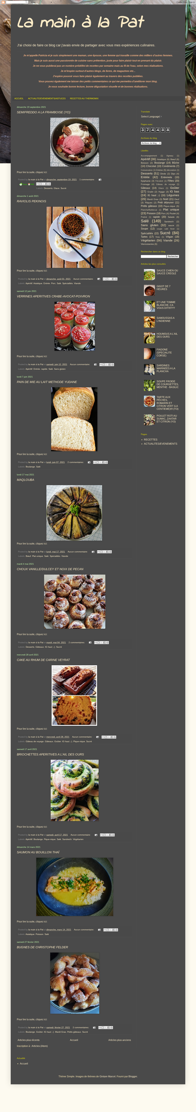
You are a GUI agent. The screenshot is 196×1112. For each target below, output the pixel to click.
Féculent (159, 181)
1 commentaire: (87, 179)
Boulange (30, 466)
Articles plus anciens (119, 1040)
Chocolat (151, 166)
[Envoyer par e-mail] (37, 183)
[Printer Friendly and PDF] (26, 184)
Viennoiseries (147, 244)
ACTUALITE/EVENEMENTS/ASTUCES (47, 98)
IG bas (174, 191)
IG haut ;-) (50, 647)
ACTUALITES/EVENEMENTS (160, 443)
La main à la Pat (80, 22)
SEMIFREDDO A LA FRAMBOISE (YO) (43, 112)
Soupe (144, 228)
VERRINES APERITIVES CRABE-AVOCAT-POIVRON (53, 296)
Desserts (48, 188)
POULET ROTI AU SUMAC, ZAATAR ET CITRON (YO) (167, 418)
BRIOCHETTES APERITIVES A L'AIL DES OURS (50, 754)
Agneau (169, 156)
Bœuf (28, 556)
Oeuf (176, 199)
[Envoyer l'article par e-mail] (99, 179)
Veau (157, 237)
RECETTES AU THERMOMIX (84, 98)
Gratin (150, 192)
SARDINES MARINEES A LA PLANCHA (166, 368)
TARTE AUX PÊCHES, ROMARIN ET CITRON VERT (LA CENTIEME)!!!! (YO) (167, 403)
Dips (173, 173)
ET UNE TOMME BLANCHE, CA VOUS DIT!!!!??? (166, 305)
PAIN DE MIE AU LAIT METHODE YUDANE (47, 382)
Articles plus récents (29, 1040)
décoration (171, 170)
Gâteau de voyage (35, 741)
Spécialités (67, 283)
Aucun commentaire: (83, 279)
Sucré (63, 188)
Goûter (57, 741)
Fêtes (171, 180)
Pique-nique (79, 741)
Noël (165, 199)
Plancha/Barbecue (149, 210)
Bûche (175, 162)
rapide (44, 369)
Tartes (144, 236)
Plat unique (37, 556)
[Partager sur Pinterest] (49, 183)
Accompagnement (149, 156)
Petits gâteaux (74, 1032)
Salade (171, 217)
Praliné (144, 217)
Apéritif (29, 283)
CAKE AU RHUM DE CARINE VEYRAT (43, 660)
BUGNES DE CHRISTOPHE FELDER (42, 947)
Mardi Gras (60, 1032)
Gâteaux (40, 647)
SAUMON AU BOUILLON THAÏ (38, 852)
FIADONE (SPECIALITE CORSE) (164, 352)
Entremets (166, 177)
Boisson (145, 163)
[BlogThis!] (40, 183)
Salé (59, 283)
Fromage (145, 184)
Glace (56, 188)
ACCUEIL (19, 98)
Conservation (147, 170)
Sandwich (67, 839)
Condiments (168, 166)
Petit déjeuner (166, 202)
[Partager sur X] (43, 183)
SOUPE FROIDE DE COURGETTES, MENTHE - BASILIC (168, 384)
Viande (77, 283)
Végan (169, 236)
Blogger (132, 1076)
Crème (159, 170)
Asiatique (37, 283)
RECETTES (150, 439)
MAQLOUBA (25, 479)
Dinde (163, 173)
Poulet (173, 213)
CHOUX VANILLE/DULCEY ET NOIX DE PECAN (50, 569)
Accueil (74, 1040)
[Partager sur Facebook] (46, 183)
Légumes (173, 195)
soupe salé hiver (166, 229)
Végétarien (78, 839)
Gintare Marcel (107, 1076)
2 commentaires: (76, 462)
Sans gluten (60, 369)
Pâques (148, 202)
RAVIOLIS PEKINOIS (31, 201)
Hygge (161, 192)
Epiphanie (146, 181)
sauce (171, 225)
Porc (53, 283)
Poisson (39, 934)
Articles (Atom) (40, 1046)
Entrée (46, 283)
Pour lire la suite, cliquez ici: (32, 172)
